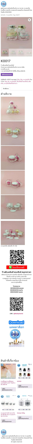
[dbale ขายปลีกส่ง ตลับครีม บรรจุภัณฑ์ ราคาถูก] (16, 346)
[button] (29, 19)
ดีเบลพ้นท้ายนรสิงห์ (22, 81)
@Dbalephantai (7, 74)
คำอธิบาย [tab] (5, 88)
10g (14, 15)
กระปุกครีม (9, 15)
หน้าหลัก (3, 15)
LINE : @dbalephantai (23, 386)
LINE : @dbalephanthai (7, 389)
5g (8, 81)
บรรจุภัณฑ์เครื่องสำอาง (10, 83)
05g (18, 79)
